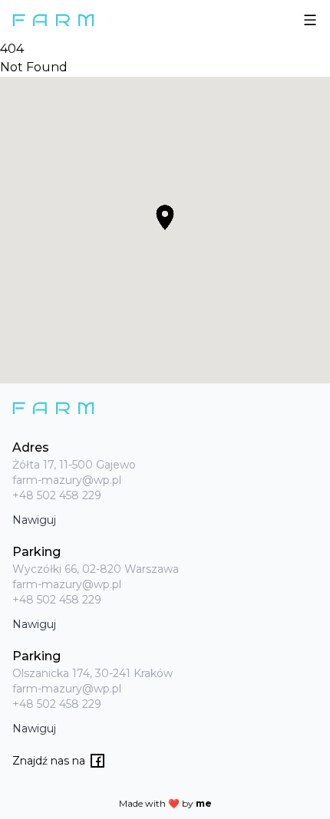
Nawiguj (34, 520)
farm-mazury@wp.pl (66, 480)
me (204, 803)
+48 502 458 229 (56, 495)
